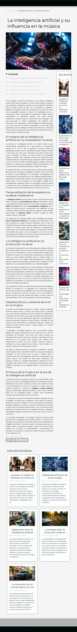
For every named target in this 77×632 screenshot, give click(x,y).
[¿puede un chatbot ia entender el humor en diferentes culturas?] (64, 87)
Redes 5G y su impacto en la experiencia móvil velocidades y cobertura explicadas (64, 210)
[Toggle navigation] (4, 3)
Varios (13, 11)
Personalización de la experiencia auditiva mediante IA (26, 82)
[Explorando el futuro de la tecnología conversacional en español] (65, 124)
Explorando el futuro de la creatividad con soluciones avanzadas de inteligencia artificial (64, 297)
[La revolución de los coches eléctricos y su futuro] (22, 573)
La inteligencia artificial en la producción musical (24, 86)
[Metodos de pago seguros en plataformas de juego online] (64, 157)
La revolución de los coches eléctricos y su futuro (22, 587)
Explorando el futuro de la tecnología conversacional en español (65, 140)
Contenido (13, 74)
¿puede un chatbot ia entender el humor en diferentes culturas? (64, 105)
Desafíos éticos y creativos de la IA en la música (24, 90)
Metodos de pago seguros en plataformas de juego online (64, 173)
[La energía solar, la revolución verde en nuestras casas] (55, 518)
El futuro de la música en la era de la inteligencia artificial (27, 94)
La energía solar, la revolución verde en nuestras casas (54, 532)
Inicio (7, 11)
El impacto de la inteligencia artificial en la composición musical (28, 78)
